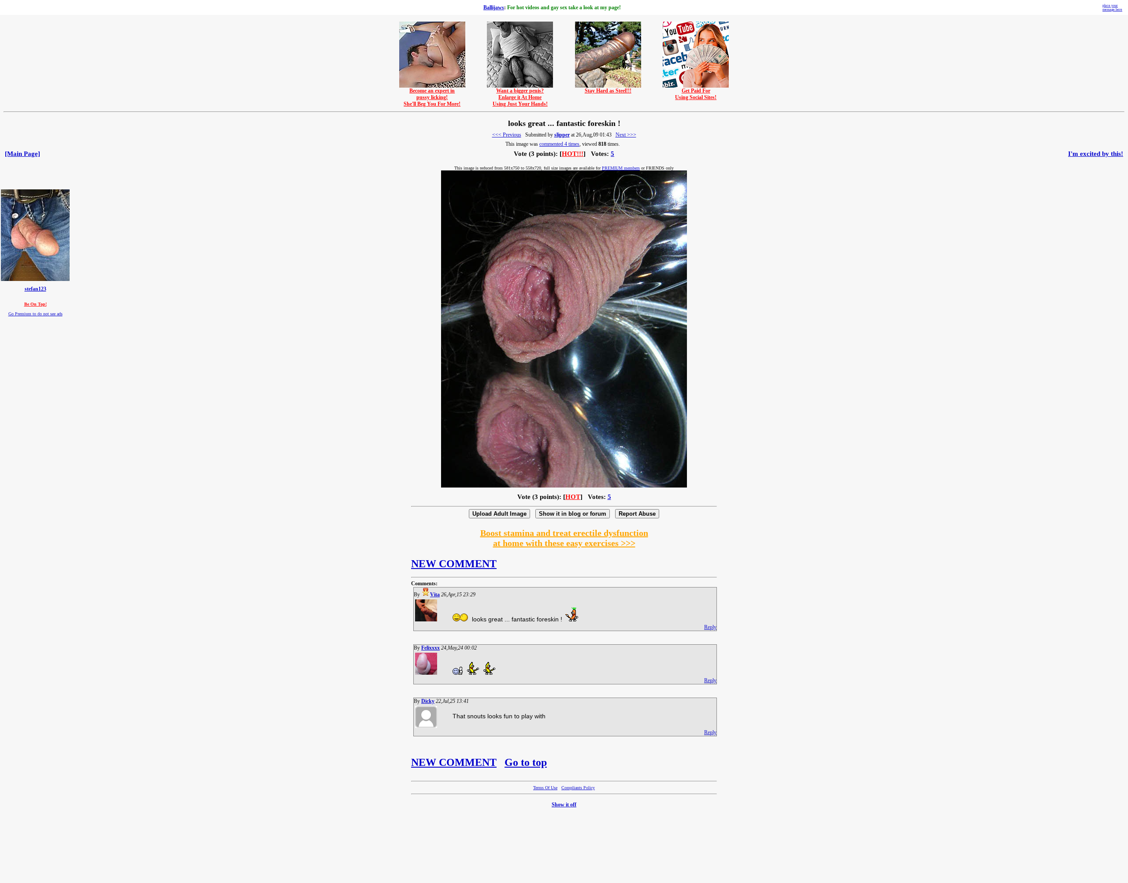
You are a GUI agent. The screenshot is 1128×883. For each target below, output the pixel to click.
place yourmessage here (1112, 7)
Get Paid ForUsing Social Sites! (695, 94)
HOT (572, 496)
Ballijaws (493, 7)
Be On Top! (35, 304)
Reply (710, 627)
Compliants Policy (578, 787)
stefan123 (35, 289)
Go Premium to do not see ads (35, 313)
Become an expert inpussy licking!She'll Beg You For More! (432, 97)
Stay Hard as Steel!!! (608, 91)
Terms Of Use (545, 787)
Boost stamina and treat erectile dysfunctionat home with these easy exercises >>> (564, 538)
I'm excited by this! (1095, 153)
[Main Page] (22, 153)
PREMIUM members (621, 168)
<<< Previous (506, 135)
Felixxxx (430, 648)
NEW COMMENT (454, 563)
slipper (562, 135)
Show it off (564, 805)
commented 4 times (559, 144)
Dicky (427, 701)
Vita (435, 594)
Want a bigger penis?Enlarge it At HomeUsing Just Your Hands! (520, 97)
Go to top (526, 762)
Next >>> (626, 135)
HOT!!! (572, 153)
